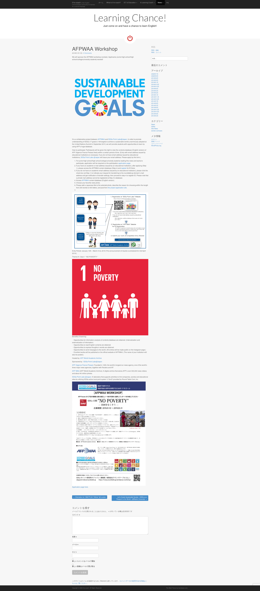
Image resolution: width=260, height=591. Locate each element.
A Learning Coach (147, 2)
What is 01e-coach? (113, 2)
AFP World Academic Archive (91, 358)
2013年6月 (154, 107)
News (160, 2)
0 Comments (87, 53)
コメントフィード (157, 143)
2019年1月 (154, 82)
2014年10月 (155, 99)
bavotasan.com (182, 588)
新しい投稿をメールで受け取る (83, 566)
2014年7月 (154, 101)
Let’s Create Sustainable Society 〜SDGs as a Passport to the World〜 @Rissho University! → (131, 498)
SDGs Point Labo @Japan (90, 157)
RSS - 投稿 (155, 50)
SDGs (153, 126)
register (124, 168)
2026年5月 (154, 76)
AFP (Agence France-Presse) (82, 365)
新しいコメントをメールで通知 (83, 561)
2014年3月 (154, 105)
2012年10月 (155, 111)
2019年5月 (154, 80)
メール (75, 544)
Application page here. (80, 487)
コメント (76, 515)
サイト (74, 552)
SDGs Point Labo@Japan (117, 139)
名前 (74, 537)
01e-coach (83, 4)
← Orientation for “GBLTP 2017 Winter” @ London (89, 497)
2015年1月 (154, 95)
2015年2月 (154, 93)
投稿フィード (155, 141)
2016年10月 (155, 86)
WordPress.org (156, 145)
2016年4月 (154, 91)
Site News (154, 128)
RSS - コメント (156, 52)
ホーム (101, 2)
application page (124, 163)
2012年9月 (154, 114)
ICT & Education (130, 2)
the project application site (117, 187)
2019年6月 (154, 78)
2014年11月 (155, 97)
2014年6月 (154, 103)
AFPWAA (101, 139)
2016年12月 (155, 84)
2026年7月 (154, 74)
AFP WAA (75, 371)
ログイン (154, 139)
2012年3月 (154, 116)
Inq (167, 2)
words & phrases (156, 131)
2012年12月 (155, 109)
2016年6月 (154, 88)
